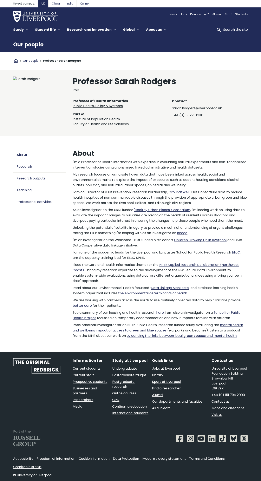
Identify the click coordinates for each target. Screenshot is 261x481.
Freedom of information (56, 458)
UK (43, 4)
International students (130, 413)
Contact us (220, 401)
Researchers (83, 399)
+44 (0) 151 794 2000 (228, 395)
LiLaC (236, 252)
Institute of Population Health (96, 119)
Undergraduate (124, 368)
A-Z (206, 14)
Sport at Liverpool (166, 381)
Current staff (83, 375)
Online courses (124, 393)
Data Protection (126, 458)
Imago (182, 233)
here (160, 312)
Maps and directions (227, 408)
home (16, 60)
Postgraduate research (123, 384)
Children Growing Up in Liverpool (200, 240)
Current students (86, 368)
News (173, 14)
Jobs (183, 14)
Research (24, 166)
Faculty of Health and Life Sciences (101, 124)
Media (77, 406)
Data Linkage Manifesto (170, 287)
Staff (228, 14)
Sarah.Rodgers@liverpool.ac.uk (197, 108)
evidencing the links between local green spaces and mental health (182, 335)
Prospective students (90, 381)
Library (157, 375)
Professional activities (34, 201)
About (22, 154)
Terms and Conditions (207, 458)
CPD (115, 399)
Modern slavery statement (164, 458)
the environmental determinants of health (152, 293)
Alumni (216, 14)
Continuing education (129, 406)
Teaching (24, 190)
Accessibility (23, 458)
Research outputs (31, 178)
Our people (28, 44)
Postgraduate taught (129, 375)
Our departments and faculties (177, 401)
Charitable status (27, 466)
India (70, 4)
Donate (195, 14)
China (56, 4)
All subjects (161, 408)
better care (82, 305)
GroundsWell (179, 192)
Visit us (216, 414)
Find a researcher (166, 388)
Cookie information (94, 458)
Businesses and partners (85, 391)
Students (241, 14)
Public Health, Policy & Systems (98, 106)
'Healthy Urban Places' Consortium (162, 209)
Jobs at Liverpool (166, 368)
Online (84, 4)
